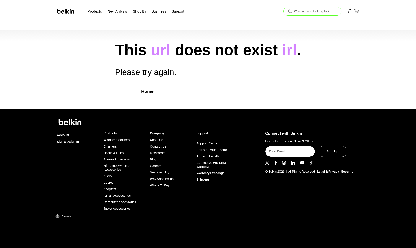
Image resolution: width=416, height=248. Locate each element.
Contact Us (158, 146)
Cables (109, 183)
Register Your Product (212, 150)
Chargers (110, 146)
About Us (156, 140)
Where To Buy (159, 185)
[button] (350, 11)
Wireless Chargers (117, 140)
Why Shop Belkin (162, 179)
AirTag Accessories (117, 196)
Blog (153, 159)
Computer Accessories (120, 202)
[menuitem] (118, 14)
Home (147, 91)
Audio (108, 176)
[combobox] (312, 11)
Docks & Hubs (114, 153)
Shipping (203, 180)
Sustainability (159, 172)
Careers (155, 166)
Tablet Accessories (117, 209)
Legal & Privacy (328, 171)
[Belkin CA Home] (66, 11)
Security (347, 171)
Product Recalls (208, 156)
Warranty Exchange (210, 173)
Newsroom (158, 153)
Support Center (208, 143)
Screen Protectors (117, 159)
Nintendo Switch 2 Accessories (117, 168)
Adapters (110, 189)
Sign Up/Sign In (68, 142)
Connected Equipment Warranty (213, 165)
